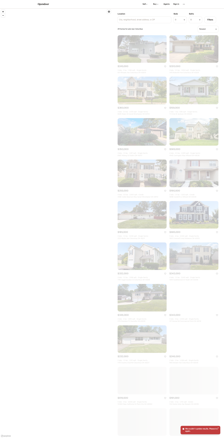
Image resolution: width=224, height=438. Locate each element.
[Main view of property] (142, 49)
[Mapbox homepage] (6, 436)
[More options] (184, 4)
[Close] (218, 428)
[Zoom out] (3, 15)
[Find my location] (109, 12)
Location (121, 14)
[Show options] (184, 20)
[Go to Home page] (43, 4)
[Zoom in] (3, 12)
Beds (176, 14)
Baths (191, 14)
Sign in (176, 4)
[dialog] (200, 430)
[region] (56, 223)
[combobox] (180, 20)
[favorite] (165, 66)
